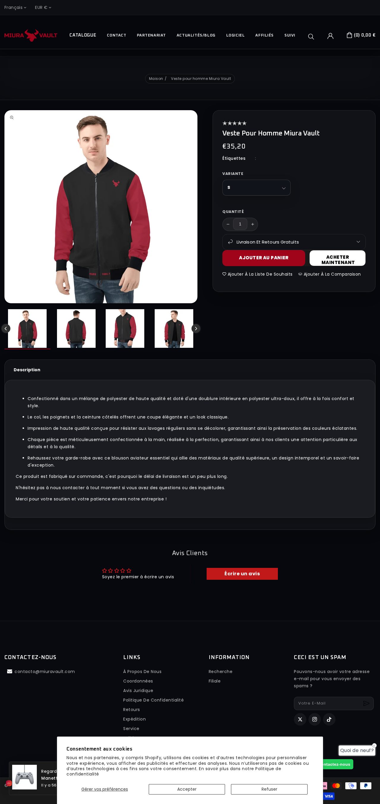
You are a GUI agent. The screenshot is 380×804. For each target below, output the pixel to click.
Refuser (269, 789)
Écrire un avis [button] (242, 573)
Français (13, 7)
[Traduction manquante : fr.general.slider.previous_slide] (5, 328)
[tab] (27, 369)
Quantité (233, 211)
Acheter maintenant (338, 259)
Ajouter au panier (264, 258)
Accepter (187, 789)
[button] (313, 36)
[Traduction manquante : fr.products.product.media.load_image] (27, 329)
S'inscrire (367, 703)
